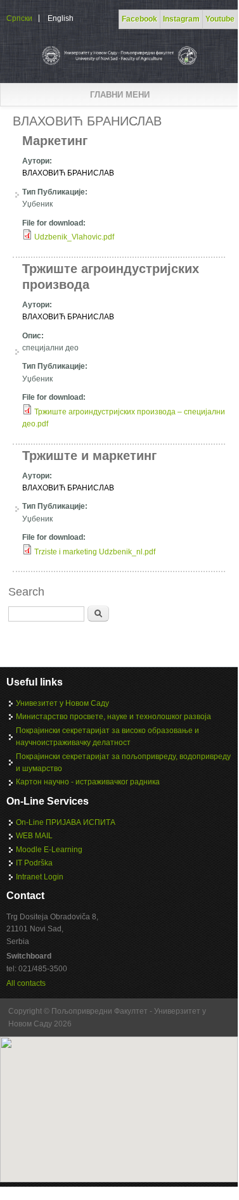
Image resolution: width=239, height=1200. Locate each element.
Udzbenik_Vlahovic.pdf (74, 237)
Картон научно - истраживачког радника (88, 781)
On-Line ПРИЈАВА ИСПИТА (65, 822)
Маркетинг (54, 141)
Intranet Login (39, 876)
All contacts (26, 983)
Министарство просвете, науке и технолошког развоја (113, 716)
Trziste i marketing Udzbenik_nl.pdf (94, 551)
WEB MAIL (34, 835)
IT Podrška (34, 863)
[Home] (119, 64)
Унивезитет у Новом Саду (62, 703)
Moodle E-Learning (49, 849)
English (61, 18)
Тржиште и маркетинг (89, 456)
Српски (19, 18)
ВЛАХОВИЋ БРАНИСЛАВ (68, 173)
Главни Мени (120, 94)
